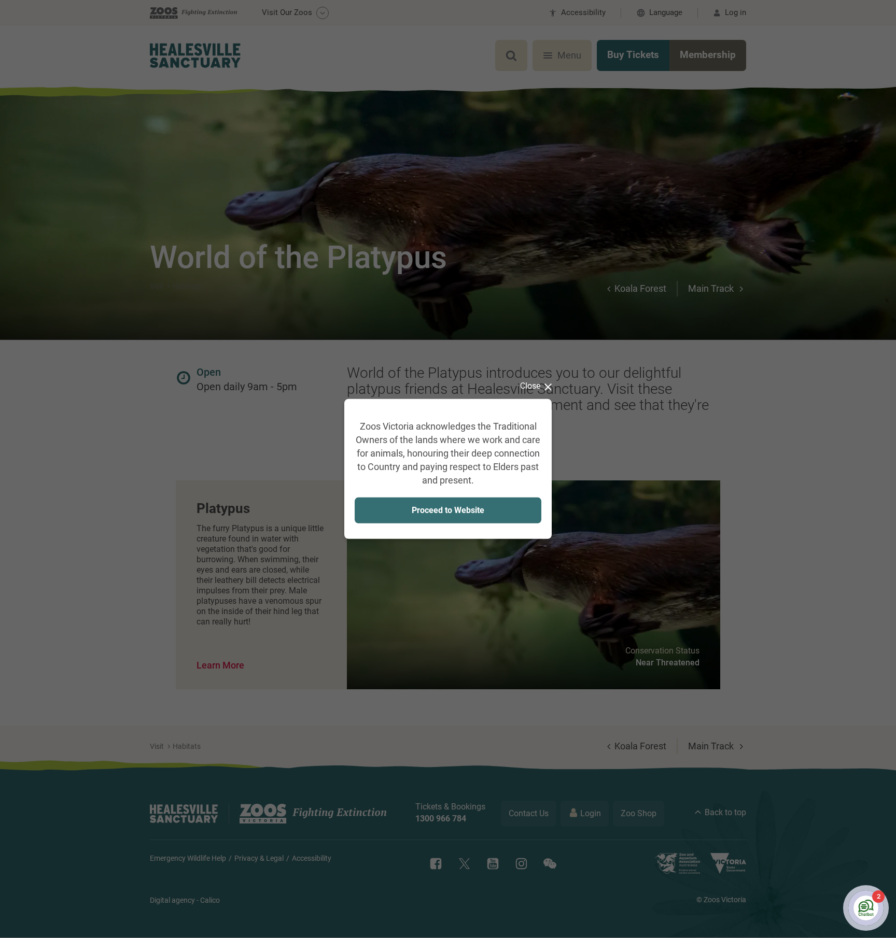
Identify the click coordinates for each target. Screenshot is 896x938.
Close (530, 386)
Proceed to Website (448, 510)
